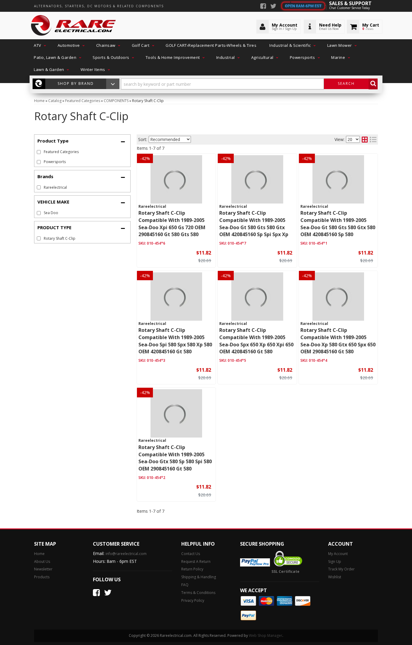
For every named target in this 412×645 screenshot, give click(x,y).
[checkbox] (39, 187)
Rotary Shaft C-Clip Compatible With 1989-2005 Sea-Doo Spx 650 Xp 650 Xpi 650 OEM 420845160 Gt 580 (256, 341)
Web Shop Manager (265, 635)
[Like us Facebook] (263, 6)
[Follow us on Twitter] (273, 6)
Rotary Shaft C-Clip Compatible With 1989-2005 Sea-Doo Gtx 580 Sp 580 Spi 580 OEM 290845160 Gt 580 (175, 458)
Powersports (55, 161)
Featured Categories (61, 151)
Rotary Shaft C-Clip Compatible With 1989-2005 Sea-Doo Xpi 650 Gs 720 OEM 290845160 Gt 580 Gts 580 (171, 224)
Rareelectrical (55, 187)
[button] (39, 45)
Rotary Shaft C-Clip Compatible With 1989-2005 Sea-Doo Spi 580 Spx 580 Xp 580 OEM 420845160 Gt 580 (175, 341)
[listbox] (170, 139)
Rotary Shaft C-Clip (59, 238)
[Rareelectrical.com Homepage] (74, 26)
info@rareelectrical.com (126, 553)
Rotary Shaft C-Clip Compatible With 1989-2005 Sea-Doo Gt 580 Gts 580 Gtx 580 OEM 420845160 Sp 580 (337, 224)
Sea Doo (51, 212)
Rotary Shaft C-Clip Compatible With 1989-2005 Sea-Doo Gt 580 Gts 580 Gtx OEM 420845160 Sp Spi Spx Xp (253, 224)
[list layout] (373, 139)
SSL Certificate (285, 571)
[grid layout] (364, 139)
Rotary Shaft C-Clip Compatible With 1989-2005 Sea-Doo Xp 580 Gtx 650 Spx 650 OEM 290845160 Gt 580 (338, 341)
